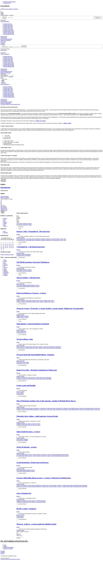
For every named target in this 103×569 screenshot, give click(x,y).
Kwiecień (5, 265)
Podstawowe (8, 138)
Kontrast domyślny (7, 23)
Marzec (5, 263)
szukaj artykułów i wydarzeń (7, 47)
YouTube (7, 104)
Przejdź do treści (7, 3)
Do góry (18, 538)
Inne (4, 224)
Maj (4, 266)
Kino (4, 231)
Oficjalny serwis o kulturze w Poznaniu (9, 9)
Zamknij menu (4, 36)
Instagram (3, 44)
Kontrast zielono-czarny (8, 31)
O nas (4, 544)
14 (11, 244)
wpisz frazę (5, 17)
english (2, 14)
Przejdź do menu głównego (9, 1)
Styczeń (5, 261)
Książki (5, 222)
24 (3, 247)
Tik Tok (11, 104)
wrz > (11, 238)
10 (3, 244)
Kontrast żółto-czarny (8, 27)
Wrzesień (5, 271)
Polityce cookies (67, 123)
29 (13, 247)
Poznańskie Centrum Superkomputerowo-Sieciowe (10, 559)
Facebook (3, 42)
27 (9, 247)
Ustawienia (3, 179)
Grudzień (5, 275)
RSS (19, 104)
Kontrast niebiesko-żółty (8, 34)
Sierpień (5, 270)
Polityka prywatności (8, 548)
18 (5, 245)
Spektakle (5, 232)
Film (4, 221)
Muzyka (5, 218)
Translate (11, 76)
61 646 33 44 (3, 50)
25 (5, 247)
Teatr (4, 219)
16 (1, 245)
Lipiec (4, 268)
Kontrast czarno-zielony (8, 30)
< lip (2, 238)
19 (7, 245)
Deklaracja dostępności (8, 547)
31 (3, 248)
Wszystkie (7, 135)
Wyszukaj (97, 17)
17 (3, 245)
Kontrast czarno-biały (8, 25)
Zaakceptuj (3, 181)
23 (1, 247)
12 (7, 244)
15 (13, 244)
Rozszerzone (8, 137)
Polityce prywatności (41, 120)
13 (9, 244)
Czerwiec (5, 267)
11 (5, 244)
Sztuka (4, 223)
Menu (2, 77)
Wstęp (4, 260)
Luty (4, 262)
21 (11, 245)
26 (7, 247)
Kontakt (5, 546)
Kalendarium (5, 187)
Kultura (7, 196)
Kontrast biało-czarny (8, 26)
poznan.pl (3, 196)
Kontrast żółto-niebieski (8, 32)
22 (13, 245)
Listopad (5, 274)
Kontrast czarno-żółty (8, 29)
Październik (6, 272)
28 (11, 247)
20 (9, 245)
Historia (5, 226)
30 (1, 248)
